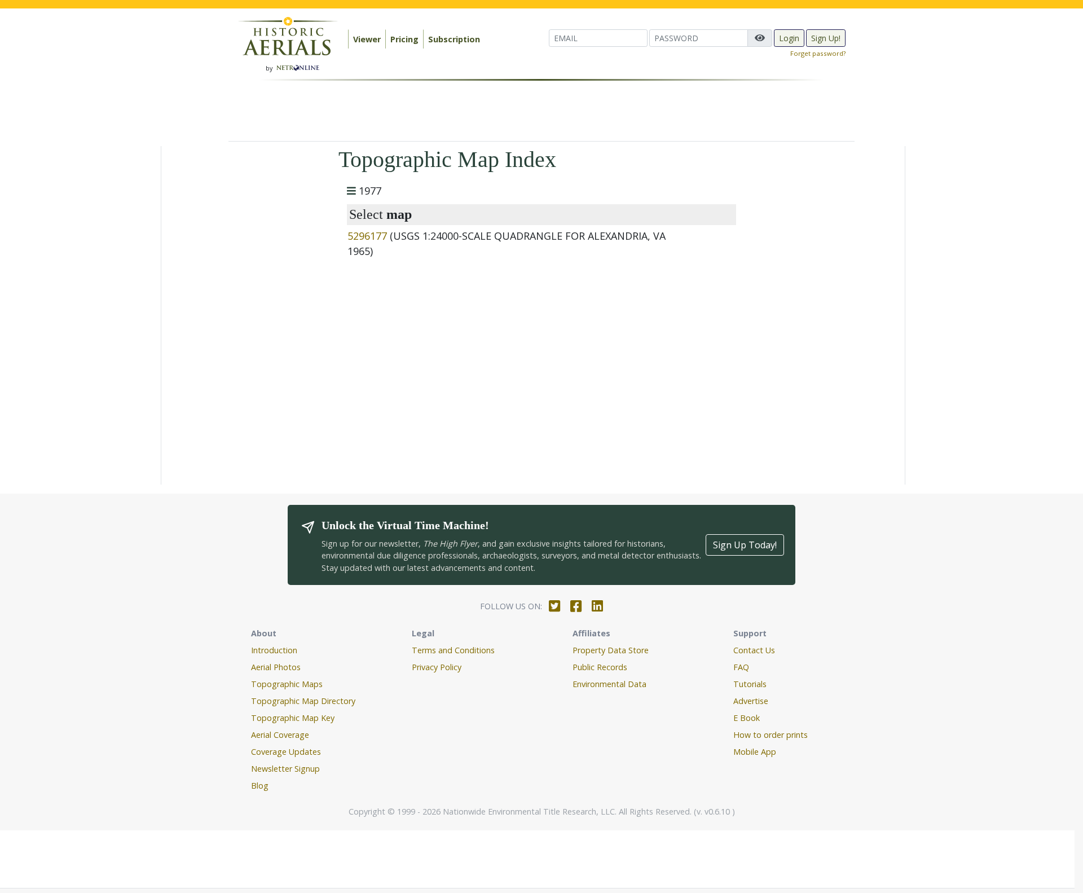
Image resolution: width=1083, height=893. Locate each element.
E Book (746, 717)
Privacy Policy (436, 667)
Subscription (454, 39)
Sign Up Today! (745, 545)
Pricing (404, 39)
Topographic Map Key (292, 717)
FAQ (741, 667)
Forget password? (818, 53)
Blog (259, 785)
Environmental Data (609, 684)
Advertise (750, 701)
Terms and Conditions (453, 650)
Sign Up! (825, 38)
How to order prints (770, 734)
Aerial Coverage (280, 734)
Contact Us (754, 650)
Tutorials (750, 684)
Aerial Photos (276, 667)
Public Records (600, 667)
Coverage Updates (286, 751)
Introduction (274, 650)
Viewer (367, 39)
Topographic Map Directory (303, 701)
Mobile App (754, 751)
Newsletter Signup (285, 768)
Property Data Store (611, 650)
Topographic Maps (287, 684)
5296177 (367, 236)
